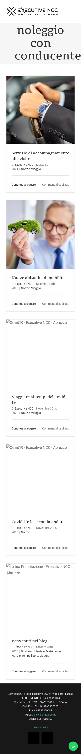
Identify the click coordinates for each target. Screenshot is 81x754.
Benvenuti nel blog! (30, 640)
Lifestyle (39, 651)
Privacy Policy (40, 727)
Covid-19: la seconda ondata (38, 521)
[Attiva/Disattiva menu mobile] (73, 7)
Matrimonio (53, 651)
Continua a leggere (24, 184)
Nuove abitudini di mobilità (38, 277)
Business (27, 651)
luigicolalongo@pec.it (43, 714)
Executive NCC (24, 164)
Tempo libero (30, 655)
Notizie (25, 169)
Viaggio (36, 169)
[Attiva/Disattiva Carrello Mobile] (65, 7)
